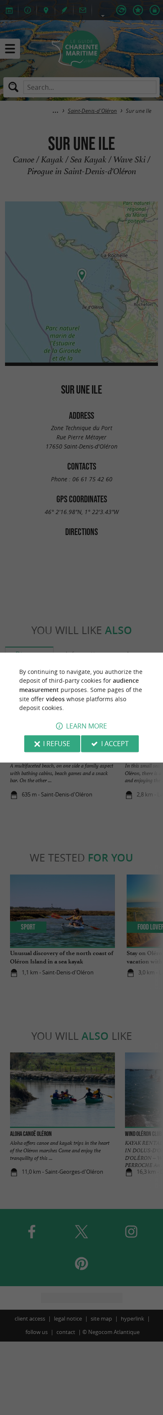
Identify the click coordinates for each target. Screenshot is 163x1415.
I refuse (56, 743)
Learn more (86, 726)
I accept (115, 743)
